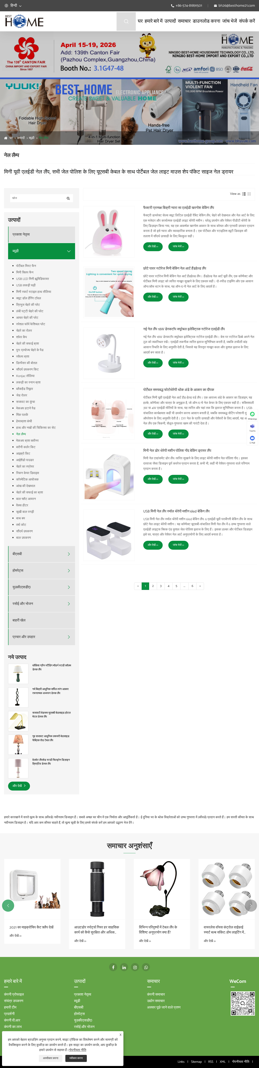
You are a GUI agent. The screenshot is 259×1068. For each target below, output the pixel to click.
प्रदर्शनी (9, 1014)
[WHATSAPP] (146, 967)
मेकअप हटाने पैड (25, 408)
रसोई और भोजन (23, 604)
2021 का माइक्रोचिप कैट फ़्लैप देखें (31, 927)
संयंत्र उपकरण (13, 1001)
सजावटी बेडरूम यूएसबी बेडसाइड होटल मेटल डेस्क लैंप (51, 715)
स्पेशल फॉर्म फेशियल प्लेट (30, 324)
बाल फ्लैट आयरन (26, 499)
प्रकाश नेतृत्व (21, 234)
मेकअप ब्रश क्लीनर (27, 441)
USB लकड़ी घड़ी (26, 285)
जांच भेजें (229, 21)
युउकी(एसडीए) (22, 587)
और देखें (17, 786)
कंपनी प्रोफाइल (14, 995)
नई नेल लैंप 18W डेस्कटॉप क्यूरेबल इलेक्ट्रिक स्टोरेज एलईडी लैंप (184, 329)
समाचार (184, 21)
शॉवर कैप (21, 337)
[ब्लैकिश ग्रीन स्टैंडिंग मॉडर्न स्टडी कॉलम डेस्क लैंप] (18, 674)
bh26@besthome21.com (237, 6)
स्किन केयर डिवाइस (27, 473)
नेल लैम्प (43, 138)
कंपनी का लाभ (13, 1027)
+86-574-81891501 (189, 6)
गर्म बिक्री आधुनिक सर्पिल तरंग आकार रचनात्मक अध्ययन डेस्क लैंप (50, 691)
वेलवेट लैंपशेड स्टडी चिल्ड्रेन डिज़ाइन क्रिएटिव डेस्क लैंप (51, 762)
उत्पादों (170, 21)
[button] (8, 906)
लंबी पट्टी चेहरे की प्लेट (29, 311)
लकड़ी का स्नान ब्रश (28, 382)
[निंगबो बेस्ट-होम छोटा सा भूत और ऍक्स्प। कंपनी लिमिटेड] (24, 21)
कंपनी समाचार (156, 995)
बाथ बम (20, 518)
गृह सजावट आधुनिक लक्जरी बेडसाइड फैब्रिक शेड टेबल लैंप (50, 738)
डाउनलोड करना (206, 21)
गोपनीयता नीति (240, 1062)
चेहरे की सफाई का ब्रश (29, 492)
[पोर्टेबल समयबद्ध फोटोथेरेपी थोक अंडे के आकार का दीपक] (109, 414)
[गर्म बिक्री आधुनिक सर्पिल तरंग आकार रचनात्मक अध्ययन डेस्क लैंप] (18, 697)
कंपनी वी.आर (12, 1020)
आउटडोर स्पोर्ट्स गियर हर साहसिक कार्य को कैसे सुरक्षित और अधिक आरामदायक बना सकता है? (96, 930)
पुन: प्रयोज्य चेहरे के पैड (30, 350)
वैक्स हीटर (22, 505)
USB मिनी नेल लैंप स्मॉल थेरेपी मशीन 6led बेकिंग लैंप (176, 512)
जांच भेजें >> (178, 246)
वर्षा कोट (21, 525)
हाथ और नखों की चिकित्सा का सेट (36, 428)
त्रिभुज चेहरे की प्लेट (28, 305)
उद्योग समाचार (156, 1001)
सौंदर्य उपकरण (24, 531)
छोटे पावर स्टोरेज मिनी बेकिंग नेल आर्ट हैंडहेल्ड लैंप (174, 269)
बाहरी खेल (19, 620)
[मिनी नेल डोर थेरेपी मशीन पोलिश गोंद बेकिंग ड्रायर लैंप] (109, 475)
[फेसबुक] (113, 967)
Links (181, 1062)
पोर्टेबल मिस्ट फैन (26, 266)
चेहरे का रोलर (24, 330)
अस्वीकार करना (50, 1058)
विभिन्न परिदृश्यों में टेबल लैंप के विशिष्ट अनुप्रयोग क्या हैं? (158, 930)
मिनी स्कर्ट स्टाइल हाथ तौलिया (33, 292)
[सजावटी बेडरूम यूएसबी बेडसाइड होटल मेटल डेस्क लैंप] (18, 721)
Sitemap (196, 1062)
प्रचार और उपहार (24, 637)
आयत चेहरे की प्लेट (27, 318)
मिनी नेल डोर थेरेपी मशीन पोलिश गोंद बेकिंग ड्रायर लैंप (177, 451)
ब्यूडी (31, 138)
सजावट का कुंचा (25, 402)
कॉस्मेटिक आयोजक (27, 479)
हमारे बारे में (153, 21)
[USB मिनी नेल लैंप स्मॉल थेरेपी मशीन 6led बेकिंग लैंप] (109, 535)
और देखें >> (153, 246)
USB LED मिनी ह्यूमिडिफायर (32, 279)
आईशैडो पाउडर (25, 460)
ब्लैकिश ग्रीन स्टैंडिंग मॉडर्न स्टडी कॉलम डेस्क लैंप (51, 668)
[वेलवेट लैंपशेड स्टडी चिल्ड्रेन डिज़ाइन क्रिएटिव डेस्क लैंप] (18, 768)
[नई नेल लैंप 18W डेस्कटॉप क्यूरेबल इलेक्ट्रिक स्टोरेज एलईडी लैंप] (109, 353)
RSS (210, 1062)
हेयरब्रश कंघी (24, 421)
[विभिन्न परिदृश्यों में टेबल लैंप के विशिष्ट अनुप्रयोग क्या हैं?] (162, 889)
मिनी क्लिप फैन (24, 272)
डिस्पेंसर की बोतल (26, 363)
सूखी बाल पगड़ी (25, 512)
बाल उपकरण (23, 538)
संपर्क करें (247, 21)
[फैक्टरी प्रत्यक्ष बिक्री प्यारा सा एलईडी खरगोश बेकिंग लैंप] (109, 232)
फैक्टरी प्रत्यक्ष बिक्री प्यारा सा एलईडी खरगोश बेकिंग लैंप (178, 208)
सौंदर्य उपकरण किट (27, 369)
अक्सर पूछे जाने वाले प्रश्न (163, 1007)
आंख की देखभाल (25, 486)
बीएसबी (17, 554)
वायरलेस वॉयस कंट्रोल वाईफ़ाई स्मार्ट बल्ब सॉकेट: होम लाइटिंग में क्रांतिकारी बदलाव (224, 930)
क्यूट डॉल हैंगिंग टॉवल (28, 298)
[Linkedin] (124, 967)
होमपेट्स (18, 570)
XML (223, 1062)
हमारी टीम (10, 1007)
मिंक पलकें (22, 415)
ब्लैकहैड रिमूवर (24, 389)
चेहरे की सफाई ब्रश (27, 343)
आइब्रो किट (23, 453)
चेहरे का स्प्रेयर (25, 466)
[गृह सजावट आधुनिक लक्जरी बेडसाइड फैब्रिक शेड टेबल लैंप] (18, 744)
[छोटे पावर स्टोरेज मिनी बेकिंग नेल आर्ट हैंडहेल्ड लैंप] (109, 292)
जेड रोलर (21, 395)
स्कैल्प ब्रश (22, 356)
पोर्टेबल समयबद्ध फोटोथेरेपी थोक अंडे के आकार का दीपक (178, 390)
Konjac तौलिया (25, 376)
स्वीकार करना (76, 1058)
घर (140, 21)
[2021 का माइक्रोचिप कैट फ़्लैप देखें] (32, 889)
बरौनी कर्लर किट (25, 447)
